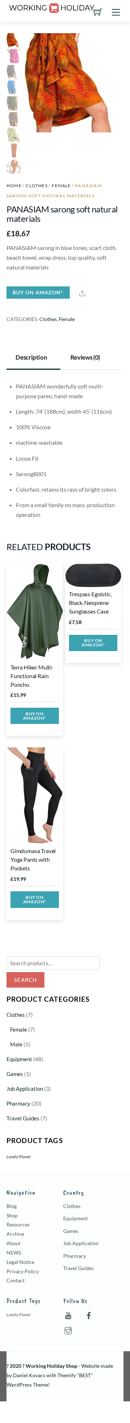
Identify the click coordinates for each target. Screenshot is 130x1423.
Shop (12, 1215)
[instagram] (68, 1329)
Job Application (24, 1088)
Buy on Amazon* (38, 292)
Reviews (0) (85, 357)
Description (31, 357)
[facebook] (89, 1314)
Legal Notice (20, 1262)
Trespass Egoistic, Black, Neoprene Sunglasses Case (90, 602)
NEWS (13, 1252)
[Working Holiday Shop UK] (51, 7)
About (13, 1243)
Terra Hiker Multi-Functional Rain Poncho (32, 676)
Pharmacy (18, 1103)
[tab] (33, 358)
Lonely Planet (18, 1156)
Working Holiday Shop (51, 1366)
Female (61, 185)
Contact (15, 1280)
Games (14, 1074)
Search (25, 979)
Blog (11, 1206)
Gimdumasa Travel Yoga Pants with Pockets (33, 859)
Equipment (19, 1059)
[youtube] (68, 1314)
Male (16, 1044)
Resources (18, 1224)
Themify (66, 1375)
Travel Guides (22, 1118)
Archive (15, 1234)
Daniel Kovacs (29, 1375)
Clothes (36, 185)
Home (14, 185)
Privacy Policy (22, 1271)
